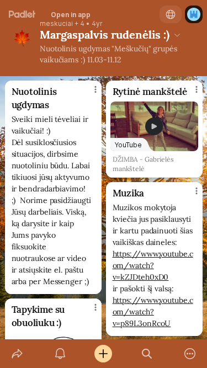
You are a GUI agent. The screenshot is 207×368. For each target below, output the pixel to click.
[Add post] (103, 354)
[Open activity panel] (60, 354)
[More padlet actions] (190, 354)
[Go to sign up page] (194, 14)
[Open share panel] (17, 354)
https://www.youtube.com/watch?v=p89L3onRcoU (153, 311)
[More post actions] (88, 93)
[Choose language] (171, 14)
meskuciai (56, 24)
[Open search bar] (147, 354)
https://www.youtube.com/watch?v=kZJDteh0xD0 (153, 265)
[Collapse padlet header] (177, 34)
